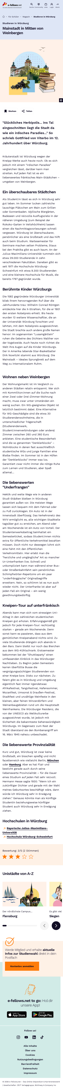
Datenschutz (30, 1068)
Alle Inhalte (30, 1046)
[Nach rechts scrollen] (56, 925)
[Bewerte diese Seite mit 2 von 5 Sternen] (11, 856)
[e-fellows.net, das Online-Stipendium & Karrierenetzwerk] (12, 5)
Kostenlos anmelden (22, 966)
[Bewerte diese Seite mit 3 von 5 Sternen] (18, 856)
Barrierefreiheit (30, 1064)
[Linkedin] (34, 1037)
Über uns (30, 1050)
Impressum (30, 1073)
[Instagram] (18, 1037)
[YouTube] (26, 1037)
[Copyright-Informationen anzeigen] (61, 100)
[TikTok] (42, 1037)
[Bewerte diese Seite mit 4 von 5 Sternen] (24, 856)
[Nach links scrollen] (44, 925)
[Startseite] (3, 17)
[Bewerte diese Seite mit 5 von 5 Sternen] (31, 856)
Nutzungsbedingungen (30, 1059)
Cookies (30, 1055)
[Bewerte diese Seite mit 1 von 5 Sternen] (4, 856)
